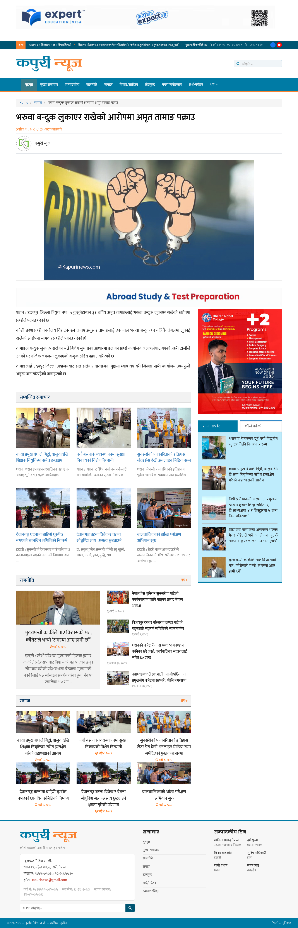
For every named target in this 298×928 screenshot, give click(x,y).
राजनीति (91, 85)
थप (212, 85)
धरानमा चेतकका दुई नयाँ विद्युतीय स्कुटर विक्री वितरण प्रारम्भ (253, 441)
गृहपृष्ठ (29, 85)
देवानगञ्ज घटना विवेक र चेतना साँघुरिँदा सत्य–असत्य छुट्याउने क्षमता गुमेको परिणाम (99, 538)
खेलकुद (150, 85)
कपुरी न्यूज (43, 143)
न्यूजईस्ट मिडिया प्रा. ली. (35, 923)
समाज (108, 85)
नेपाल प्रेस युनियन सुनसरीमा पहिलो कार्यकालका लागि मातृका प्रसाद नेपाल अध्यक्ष (157, 600)
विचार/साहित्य (129, 85)
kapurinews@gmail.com (49, 880)
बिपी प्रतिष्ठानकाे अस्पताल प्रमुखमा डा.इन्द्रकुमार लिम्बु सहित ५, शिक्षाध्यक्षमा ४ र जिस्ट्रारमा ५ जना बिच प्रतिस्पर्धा (253, 507)
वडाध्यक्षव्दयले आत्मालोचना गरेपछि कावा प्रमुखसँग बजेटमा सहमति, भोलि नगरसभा (159, 677)
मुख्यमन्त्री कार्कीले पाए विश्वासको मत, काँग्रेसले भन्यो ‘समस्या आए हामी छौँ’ (194, 44)
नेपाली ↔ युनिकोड (281, 922)
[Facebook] (273, 44)
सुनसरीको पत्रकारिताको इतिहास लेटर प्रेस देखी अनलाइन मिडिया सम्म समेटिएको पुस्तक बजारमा (164, 457)
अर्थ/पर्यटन (196, 85)
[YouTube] (279, 44)
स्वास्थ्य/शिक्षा (151, 891)
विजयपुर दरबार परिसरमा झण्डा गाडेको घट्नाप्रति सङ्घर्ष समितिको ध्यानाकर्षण (158, 626)
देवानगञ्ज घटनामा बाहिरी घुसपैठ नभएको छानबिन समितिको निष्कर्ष (41, 538)
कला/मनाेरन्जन (172, 85)
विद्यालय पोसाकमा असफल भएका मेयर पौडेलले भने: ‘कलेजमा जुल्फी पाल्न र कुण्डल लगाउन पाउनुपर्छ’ (100, 44)
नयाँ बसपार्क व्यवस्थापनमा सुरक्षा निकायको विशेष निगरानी (101, 457)
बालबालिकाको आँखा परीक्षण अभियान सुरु (159, 538)
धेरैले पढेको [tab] (253, 426)
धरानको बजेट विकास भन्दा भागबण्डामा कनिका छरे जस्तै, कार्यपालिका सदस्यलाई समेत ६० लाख (159, 651)
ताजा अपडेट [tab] (211, 426)
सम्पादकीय (72, 85)
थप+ (184, 580)
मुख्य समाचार (49, 85)
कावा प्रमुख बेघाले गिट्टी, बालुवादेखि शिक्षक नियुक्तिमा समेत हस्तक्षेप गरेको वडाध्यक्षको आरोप (42, 457)
